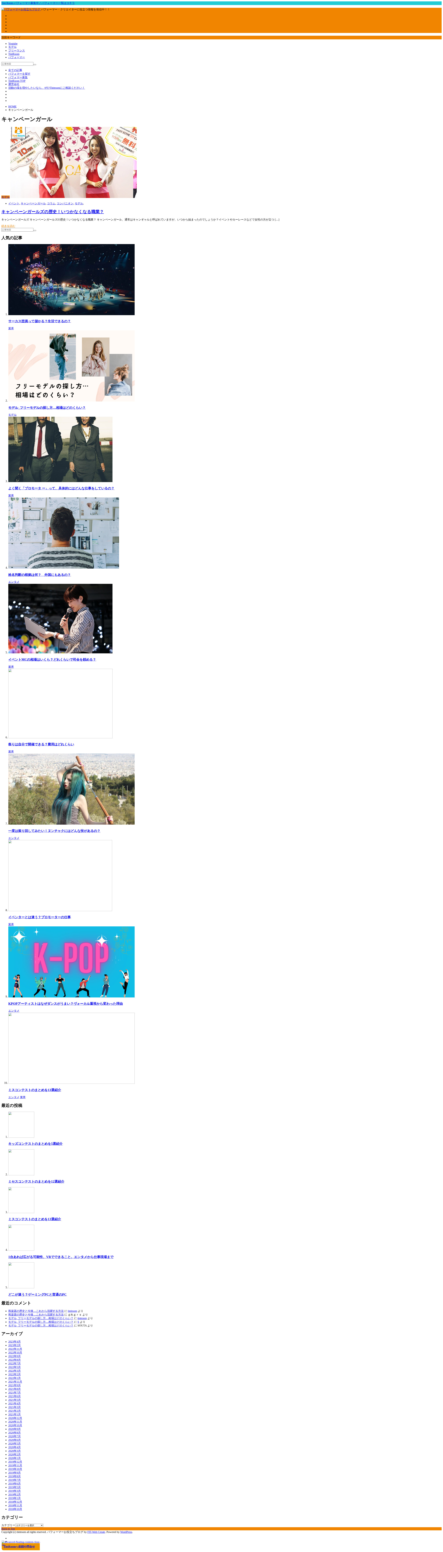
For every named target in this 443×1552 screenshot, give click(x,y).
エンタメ (13, 581)
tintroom (72, 1310)
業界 (11, 328)
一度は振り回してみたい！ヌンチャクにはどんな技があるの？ (54, 831)
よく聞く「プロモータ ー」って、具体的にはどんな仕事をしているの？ (61, 488)
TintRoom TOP (16, 80)
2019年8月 (14, 1476)
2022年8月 (14, 1359)
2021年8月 (14, 1388)
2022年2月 (14, 1374)
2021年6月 (14, 1396)
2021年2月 (14, 1410)
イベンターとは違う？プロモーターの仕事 (39, 917)
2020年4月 (14, 1447)
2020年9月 (14, 1429)
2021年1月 (14, 1414)
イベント (13, 203)
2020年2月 (14, 1454)
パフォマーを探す (19, 73)
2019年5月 (14, 1487)
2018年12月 (15, 1501)
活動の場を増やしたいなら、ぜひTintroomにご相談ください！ (46, 87)
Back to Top (8, 1528)
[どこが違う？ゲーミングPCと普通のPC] (21, 1287)
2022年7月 (14, 1363)
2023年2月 (14, 1345)
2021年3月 (14, 1407)
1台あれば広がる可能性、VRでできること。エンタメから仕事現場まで (61, 1257)
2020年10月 (15, 1425)
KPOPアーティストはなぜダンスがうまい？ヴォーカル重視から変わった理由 (65, 1003)
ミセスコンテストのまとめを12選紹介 (36, 1181)
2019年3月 (14, 1490)
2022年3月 (14, 1370)
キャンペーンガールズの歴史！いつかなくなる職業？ (52, 211)
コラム (51, 203)
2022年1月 (14, 1378)
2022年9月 (14, 1356)
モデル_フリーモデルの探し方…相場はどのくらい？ (47, 407)
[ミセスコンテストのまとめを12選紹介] (21, 1174)
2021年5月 (14, 1399)
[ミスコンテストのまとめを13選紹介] (21, 1212)
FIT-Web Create (96, 1532)
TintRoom (13, 54)
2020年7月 (14, 1436)
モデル (12, 46)
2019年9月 (14, 1472)
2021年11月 (15, 1381)
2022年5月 (14, 1367)
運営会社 (13, 84)
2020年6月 (14, 1439)
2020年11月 (15, 1421)
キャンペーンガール (33, 203)
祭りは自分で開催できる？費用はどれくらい (41, 744)
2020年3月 (14, 1450)
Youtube (12, 43)
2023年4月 (14, 1341)
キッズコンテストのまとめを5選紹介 (35, 1143)
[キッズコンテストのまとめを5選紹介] (21, 1136)
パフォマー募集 (18, 77)
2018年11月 (15, 1505)
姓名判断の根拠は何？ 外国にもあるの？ (39, 575)
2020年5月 (14, 1443)
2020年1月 (14, 1458)
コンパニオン (65, 203)
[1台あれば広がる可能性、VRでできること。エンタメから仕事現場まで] (21, 1249)
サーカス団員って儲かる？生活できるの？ (39, 321)
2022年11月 (15, 1348)
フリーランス (16, 50)
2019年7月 (14, 1479)
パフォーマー (16, 57)
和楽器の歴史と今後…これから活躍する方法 (36, 1310)
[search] (34, 64)
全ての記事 (15, 70)
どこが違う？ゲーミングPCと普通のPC (37, 1294)
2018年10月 (15, 1509)
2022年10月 (15, 1352)
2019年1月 (14, 1498)
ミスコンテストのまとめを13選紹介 (34, 1090)
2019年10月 (15, 1469)
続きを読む (8, 225)
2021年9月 (14, 1385)
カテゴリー (8, 1525)
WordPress (126, 1532)
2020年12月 (15, 1418)
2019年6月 (14, 1483)
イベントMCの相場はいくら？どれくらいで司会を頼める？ (52, 659)
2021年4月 (14, 1403)
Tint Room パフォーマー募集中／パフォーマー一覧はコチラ (38, 3)
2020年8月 (14, 1432)
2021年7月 (14, 1392)
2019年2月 (14, 1494)
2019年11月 (15, 1465)
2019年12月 (15, 1461)
